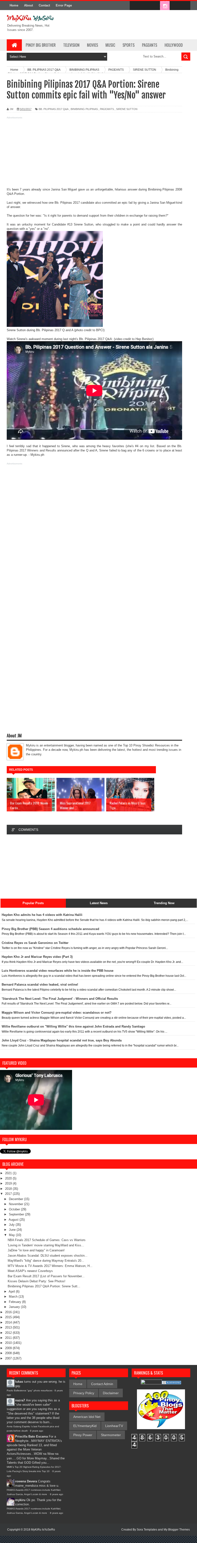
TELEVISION (71, 45)
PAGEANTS (149, 45)
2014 (9, 1322)
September (17, 1214)
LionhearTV (114, 1426)
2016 (9, 1312)
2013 (9, 1327)
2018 (9, 1188)
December (16, 1199)
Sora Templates (147, 1529)
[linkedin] (175, 6)
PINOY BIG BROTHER (41, 45)
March (13, 1296)
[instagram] (165, 6)
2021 (9, 1173)
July (12, 1224)
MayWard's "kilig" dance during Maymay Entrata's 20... (46, 1260)
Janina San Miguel (64, 189)
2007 (9, 1358)
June (13, 1229)
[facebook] (134, 6)
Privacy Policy (83, 1393)
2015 (9, 1317)
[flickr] (155, 6)
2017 (9, 1194)
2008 (9, 1353)
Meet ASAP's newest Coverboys (30, 1271)
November (16, 1204)
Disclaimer (111, 1393)
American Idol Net (86, 1417)
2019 (9, 1183)
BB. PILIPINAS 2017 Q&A (53, 109)
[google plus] (185, 6)
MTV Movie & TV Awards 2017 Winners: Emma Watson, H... (50, 1266)
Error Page (64, 5)
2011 (9, 1338)
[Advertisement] (94, 153)
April (12, 1291)
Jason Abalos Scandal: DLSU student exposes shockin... (47, 1255)
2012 (9, 1333)
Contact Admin (102, 1384)
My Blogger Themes (177, 1529)
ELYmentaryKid (85, 1426)
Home (14, 5)
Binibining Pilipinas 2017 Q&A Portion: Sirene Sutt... (44, 1286)
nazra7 (20, 1400)
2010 (9, 1343)
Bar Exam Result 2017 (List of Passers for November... (46, 1276)
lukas (19, 1381)
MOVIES (92, 45)
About (28, 5)
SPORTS (129, 45)
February (15, 1302)
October (15, 1209)
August (14, 1219)
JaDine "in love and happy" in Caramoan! (36, 1250)
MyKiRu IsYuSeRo (43, 1529)
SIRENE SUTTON (126, 109)
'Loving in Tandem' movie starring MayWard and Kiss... (46, 1245)
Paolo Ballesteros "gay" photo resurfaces (29, 1390)
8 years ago (36, 1430)
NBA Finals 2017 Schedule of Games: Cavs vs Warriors (47, 1240)
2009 (9, 1348)
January (15, 1307)
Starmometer (111, 1435)
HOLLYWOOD (174, 45)
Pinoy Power (82, 1435)
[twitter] (144, 6)
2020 (9, 1178)
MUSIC (110, 45)
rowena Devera (26, 1481)
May (12, 1235)
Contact (44, 5)
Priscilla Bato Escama (31, 1436)
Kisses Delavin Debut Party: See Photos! (36, 1281)
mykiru (20, 1500)
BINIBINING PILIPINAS (84, 109)
